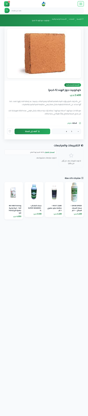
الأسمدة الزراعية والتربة (59, 19)
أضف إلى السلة (31, 131)
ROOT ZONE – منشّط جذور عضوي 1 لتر (54, 208)
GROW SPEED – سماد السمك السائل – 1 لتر (76, 208)
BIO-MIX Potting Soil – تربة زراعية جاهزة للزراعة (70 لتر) (15, 209)
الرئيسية (79, 19)
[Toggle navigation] (81, 4)
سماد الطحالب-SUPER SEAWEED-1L (34, 208)
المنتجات (71, 19)
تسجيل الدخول (50, 152)
